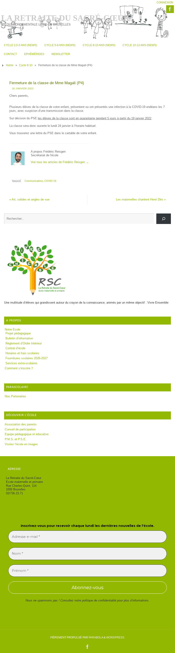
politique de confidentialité (99, 600)
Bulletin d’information (19, 338)
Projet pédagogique (18, 333)
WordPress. (115, 637)
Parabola (96, 637)
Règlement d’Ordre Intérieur (23, 343)
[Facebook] (170, 9)
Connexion (165, 2)
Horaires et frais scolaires (22, 353)
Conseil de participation (20, 429)
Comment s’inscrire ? (19, 368)
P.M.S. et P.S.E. (15, 439)
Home (9, 65)
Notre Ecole (12, 329)
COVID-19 (50, 181)
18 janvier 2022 (23, 88)
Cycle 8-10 (26, 65)
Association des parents (21, 424)
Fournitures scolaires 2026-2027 (26, 358)
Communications (34, 181)
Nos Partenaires (15, 396)
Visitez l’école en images (21, 444)
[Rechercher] (163, 218)
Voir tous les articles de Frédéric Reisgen (60, 162)
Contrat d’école (15, 348)
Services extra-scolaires (21, 363)
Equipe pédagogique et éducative (27, 434)
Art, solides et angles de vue (29, 199)
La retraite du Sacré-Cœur (65, 18)
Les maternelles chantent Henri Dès (141, 199)
